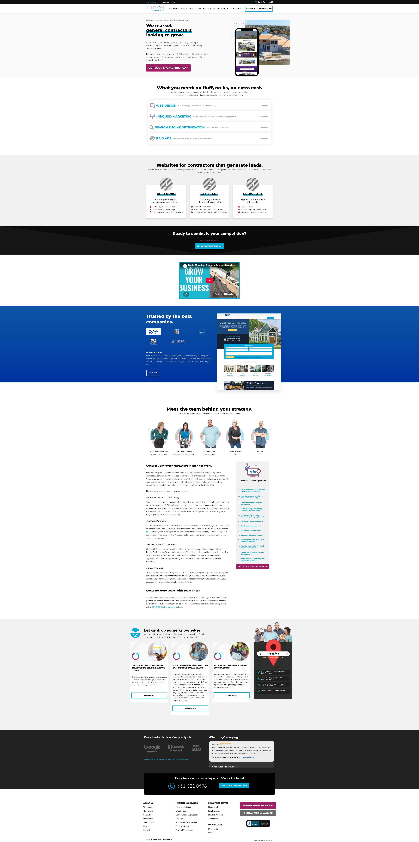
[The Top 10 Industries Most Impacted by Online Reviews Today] (149, 652)
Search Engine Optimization (187, 815)
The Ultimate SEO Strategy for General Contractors (252, 559)
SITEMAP (257, 841)
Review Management (184, 830)
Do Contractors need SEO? (251, 526)
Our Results (222, 9)
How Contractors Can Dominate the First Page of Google (253, 490)
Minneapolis (213, 829)
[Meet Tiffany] (160, 447)
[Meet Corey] (261, 447)
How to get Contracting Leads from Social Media (252, 540)
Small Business (214, 811)
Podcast (146, 830)
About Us (235, 9)
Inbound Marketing (183, 807)
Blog (145, 826)
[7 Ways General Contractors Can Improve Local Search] (190, 652)
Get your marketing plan (209, 246)
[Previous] (148, 429)
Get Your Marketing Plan (168, 67)
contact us (173, 607)
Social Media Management (186, 822)
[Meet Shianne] (185, 447)
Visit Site (153, 373)
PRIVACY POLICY (267, 841)
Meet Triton (148, 819)
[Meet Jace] (210, 447)
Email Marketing (182, 826)
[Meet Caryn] (236, 447)
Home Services (214, 807)
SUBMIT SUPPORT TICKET (258, 805)
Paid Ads (179, 819)
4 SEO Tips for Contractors (251, 530)
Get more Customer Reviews (252, 535)
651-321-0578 (158, 607)
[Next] (270, 429)
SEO (148, 531)
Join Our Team (149, 822)
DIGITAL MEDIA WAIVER (258, 813)
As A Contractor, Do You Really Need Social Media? (253, 547)
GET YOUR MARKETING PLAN (259, 9)
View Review (246, 757)
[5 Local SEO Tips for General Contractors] (231, 652)
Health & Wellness (215, 815)
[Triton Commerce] (155, 10)
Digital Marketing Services (201, 9)
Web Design (181, 811)
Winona (211, 833)
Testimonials (148, 807)
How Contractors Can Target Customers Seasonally (252, 497)
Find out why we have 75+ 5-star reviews (165, 759)
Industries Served (177, 9)
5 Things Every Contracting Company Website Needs (251, 509)
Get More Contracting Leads (252, 521)
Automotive (213, 819)
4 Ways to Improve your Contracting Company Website (253, 516)
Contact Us (147, 815)
